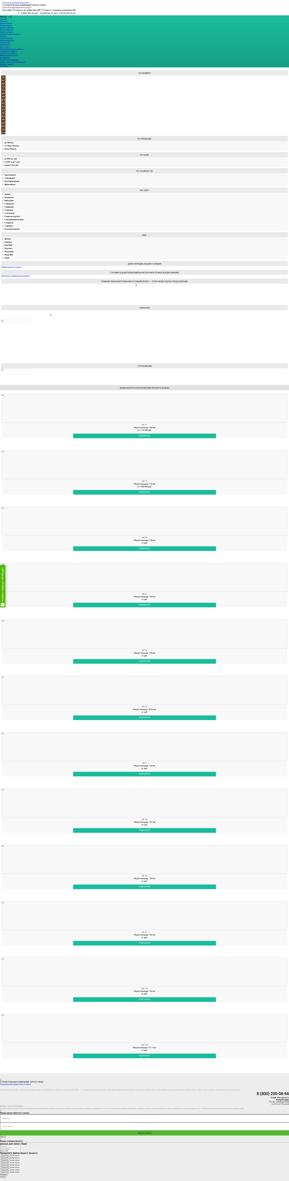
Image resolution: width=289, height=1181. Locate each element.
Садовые (8, 242)
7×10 (3, 90)
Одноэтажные (10, 175)
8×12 (3, 103)
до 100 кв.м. (9, 143)
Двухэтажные (10, 184)
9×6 (3, 106)
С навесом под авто (12, 216)
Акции (7, 258)
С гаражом (9, 210)
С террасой (9, 223)
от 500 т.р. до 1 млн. (12, 162)
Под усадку (9, 251)
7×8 (3, 87)
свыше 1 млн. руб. (12, 165)
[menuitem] (3, 19)
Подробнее (144, 436)
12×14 (3, 133)
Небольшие (9, 201)
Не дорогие (9, 197)
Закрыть (3, 1137)
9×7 (3, 110)
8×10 (3, 100)
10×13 (3, 126)
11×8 (3, 129)
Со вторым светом (12, 229)
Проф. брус (9, 255)
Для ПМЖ (8, 245)
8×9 (3, 97)
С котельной (9, 213)
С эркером (9, 226)
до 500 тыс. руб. (11, 159)
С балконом (9, 204)
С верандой (9, 207)
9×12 (3, 116)
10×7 (3, 120)
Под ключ (8, 248)
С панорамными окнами (14, 219)
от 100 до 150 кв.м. (12, 146)
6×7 (3, 80)
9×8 (3, 113)
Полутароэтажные (12, 181)
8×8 (3, 93)
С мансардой (10, 178)
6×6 (3, 77)
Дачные (8, 239)
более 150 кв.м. (11, 149)
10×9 (3, 123)
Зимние (7, 194)
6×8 (3, 83)
